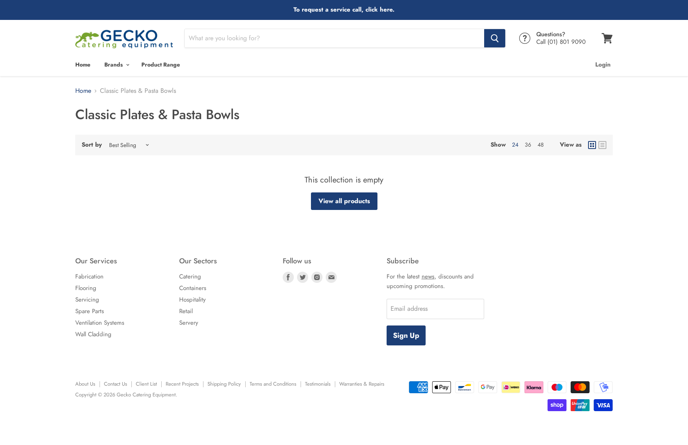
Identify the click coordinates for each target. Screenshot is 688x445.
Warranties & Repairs (361, 384)
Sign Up (406, 335)
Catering (190, 276)
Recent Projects (182, 384)
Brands (114, 65)
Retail (186, 311)
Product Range (160, 65)
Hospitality (192, 299)
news (428, 276)
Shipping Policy (224, 384)
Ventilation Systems (99, 322)
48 (541, 145)
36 (528, 145)
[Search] (494, 38)
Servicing (87, 299)
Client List (146, 384)
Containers (192, 288)
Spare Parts (89, 311)
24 (515, 145)
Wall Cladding (93, 334)
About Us (85, 384)
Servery (188, 322)
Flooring (85, 288)
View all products (344, 201)
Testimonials (317, 384)
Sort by (92, 144)
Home (82, 65)
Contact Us (115, 384)
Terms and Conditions (273, 384)
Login (603, 64)
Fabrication (89, 276)
